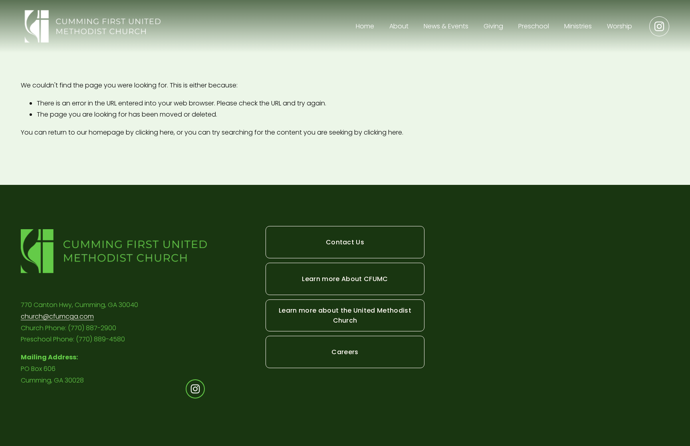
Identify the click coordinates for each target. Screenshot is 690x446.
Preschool (533, 26)
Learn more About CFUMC (345, 278)
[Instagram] (659, 26)
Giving (493, 26)
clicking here (154, 132)
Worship (619, 26)
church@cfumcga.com (57, 316)
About (398, 26)
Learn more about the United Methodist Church (345, 315)
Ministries (578, 26)
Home (365, 26)
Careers (344, 352)
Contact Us (345, 242)
